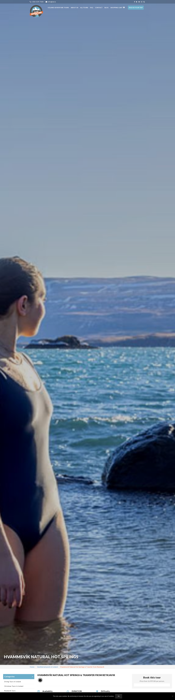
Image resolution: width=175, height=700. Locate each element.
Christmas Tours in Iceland (13, 686)
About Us (74, 7)
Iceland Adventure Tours (58, 7)
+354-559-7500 (37, 2)
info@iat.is (52, 2)
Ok (119, 696)
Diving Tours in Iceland (12, 681)
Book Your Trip (136, 7)
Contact (98, 7)
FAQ (91, 7)
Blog (106, 7)
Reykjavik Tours (10, 691)
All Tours (84, 7)
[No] (172, 696)
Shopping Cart (116, 7)
